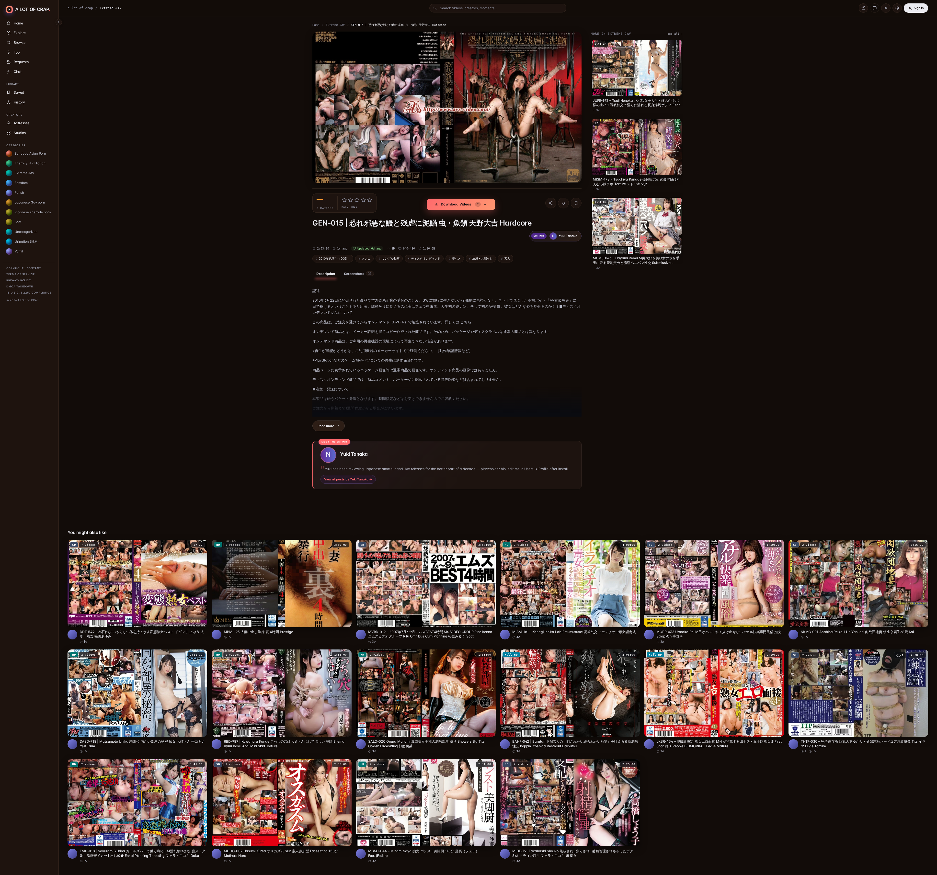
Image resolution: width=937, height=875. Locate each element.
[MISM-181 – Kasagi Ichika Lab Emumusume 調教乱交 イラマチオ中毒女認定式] (570, 589)
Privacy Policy (18, 280)
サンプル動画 (391, 258)
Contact (34, 268)
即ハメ (456, 258)
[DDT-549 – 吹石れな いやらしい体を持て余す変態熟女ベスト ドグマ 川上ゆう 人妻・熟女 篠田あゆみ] (137, 592)
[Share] (550, 203)
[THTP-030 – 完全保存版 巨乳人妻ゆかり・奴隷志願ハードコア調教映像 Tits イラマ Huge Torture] (858, 701)
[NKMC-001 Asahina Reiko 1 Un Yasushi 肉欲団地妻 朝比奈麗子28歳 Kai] (858, 589)
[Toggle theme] (886, 8)
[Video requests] (863, 8)
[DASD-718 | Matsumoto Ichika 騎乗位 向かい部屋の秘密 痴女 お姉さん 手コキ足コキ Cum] (137, 701)
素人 (507, 258)
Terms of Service (20, 274)
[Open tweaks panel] (897, 8)
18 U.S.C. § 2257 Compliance (28, 292)
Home (315, 25)
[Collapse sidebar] (59, 22)
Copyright (15, 268)
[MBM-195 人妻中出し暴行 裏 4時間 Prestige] (281, 589)
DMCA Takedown (19, 286)
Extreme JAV (335, 25)
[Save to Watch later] (201, 545)
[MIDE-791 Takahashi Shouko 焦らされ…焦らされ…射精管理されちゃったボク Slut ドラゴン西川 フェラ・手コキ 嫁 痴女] (570, 811)
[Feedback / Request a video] (874, 8)
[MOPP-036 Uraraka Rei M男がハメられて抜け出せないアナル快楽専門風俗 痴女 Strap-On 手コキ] (714, 592)
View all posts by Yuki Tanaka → (348, 479)
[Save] (576, 203)
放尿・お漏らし (482, 258)
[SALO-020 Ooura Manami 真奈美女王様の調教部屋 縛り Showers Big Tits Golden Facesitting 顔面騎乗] (426, 701)
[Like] (563, 203)
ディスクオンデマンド (425, 258)
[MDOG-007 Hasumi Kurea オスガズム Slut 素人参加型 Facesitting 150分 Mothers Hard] (281, 811)
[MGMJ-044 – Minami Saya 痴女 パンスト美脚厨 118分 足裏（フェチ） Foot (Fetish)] (426, 811)
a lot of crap (80, 8)
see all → (675, 33)
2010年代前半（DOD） (334, 258)
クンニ (366, 258)
